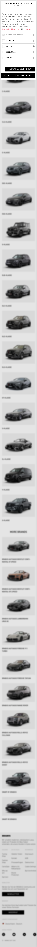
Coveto (9, 46)
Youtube (9, 58)
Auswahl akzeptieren (20, 69)
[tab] (18, 35)
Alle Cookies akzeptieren (17, 75)
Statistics (10, 40)
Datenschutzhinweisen (10, 29)
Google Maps (11, 52)
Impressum (28, 29)
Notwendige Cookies (14, 35)
